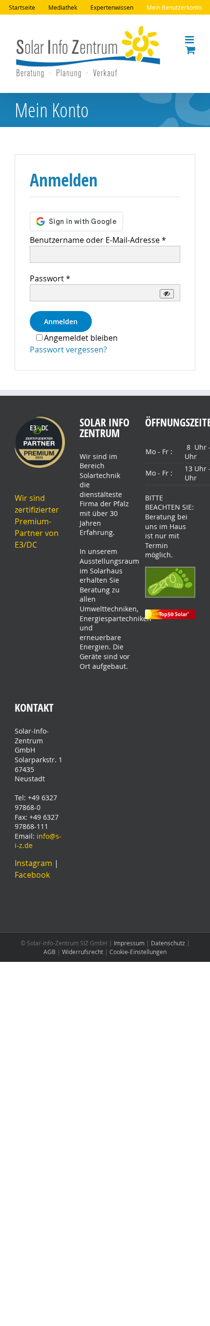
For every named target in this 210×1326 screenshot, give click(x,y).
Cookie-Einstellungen (138, 952)
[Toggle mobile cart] (190, 50)
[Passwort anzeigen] (167, 293)
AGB (49, 952)
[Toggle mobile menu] (190, 40)
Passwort (50, 278)
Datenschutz (168, 943)
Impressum (129, 943)
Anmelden (61, 321)
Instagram (34, 863)
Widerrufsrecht (82, 952)
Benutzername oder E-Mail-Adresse (98, 240)
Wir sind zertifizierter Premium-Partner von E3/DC (37, 521)
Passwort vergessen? (68, 349)
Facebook (32, 874)
